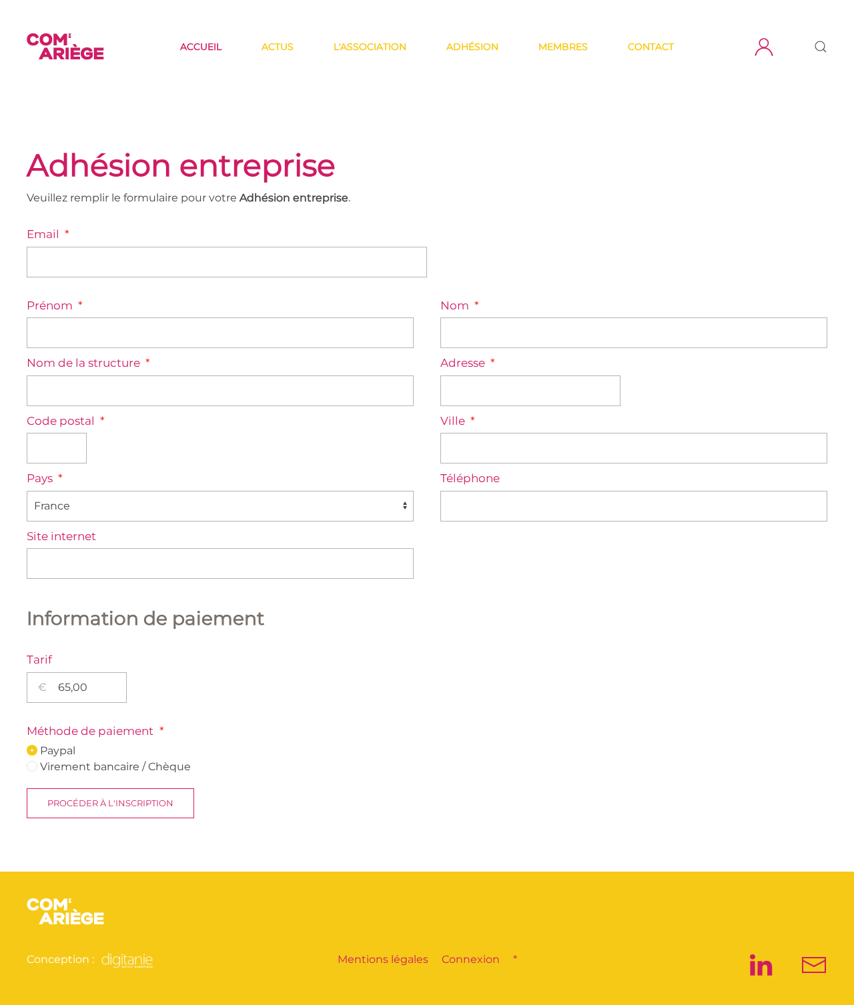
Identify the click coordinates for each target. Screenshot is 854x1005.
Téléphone (470, 478)
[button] (820, 46)
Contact (651, 47)
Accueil (201, 47)
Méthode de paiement (95, 731)
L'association (370, 47)
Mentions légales (383, 959)
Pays (45, 478)
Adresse (467, 362)
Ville (457, 420)
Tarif (39, 659)
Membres (563, 47)
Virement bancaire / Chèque (114, 766)
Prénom (55, 305)
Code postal (66, 420)
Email (48, 234)
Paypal (56, 750)
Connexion (471, 959)
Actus (278, 47)
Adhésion (472, 47)
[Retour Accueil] (67, 46)
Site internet (61, 536)
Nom (459, 305)
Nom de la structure (88, 362)
